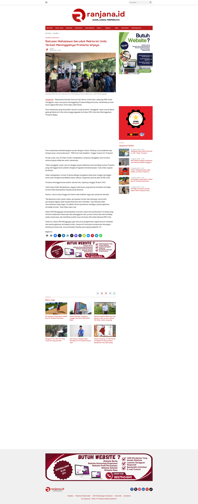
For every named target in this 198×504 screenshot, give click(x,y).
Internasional (89, 28)
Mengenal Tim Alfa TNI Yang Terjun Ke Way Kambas (55, 340)
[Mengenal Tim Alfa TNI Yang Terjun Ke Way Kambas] (56, 331)
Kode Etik (118, 496)
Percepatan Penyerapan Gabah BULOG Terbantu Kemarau (56, 317)
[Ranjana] (99, 15)
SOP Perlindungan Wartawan (103, 496)
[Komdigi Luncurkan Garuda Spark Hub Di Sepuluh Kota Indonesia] (124, 190)
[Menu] (46, 2)
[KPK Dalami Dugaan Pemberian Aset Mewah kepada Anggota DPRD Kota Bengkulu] (124, 162)
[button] (150, 2)
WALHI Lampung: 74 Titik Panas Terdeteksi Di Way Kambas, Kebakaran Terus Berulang (104, 340)
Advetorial (124, 28)
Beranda (50, 28)
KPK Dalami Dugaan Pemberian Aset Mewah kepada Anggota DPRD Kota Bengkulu (141, 161)
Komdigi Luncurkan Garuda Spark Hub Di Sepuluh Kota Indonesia (140, 189)
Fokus (99, 28)
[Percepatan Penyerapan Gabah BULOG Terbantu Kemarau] (56, 308)
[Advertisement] (80, 132)
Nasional (69, 28)
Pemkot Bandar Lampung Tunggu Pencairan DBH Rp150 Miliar (80, 318)
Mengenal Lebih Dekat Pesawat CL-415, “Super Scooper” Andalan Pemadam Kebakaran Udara (141, 152)
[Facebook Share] (97, 293)
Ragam (107, 28)
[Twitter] (135, 489)
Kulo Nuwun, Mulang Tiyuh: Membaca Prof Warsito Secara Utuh (80, 340)
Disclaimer (127, 496)
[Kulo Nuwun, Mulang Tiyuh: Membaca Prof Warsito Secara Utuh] (81, 331)
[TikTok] (151, 489)
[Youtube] (147, 489)
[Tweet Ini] (101, 293)
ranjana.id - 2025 (89, 499)
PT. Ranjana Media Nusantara (106, 499)
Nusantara (78, 28)
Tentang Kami (136, 28)
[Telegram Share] (110, 293)
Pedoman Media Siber (83, 496)
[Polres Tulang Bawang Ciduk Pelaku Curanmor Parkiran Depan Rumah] (124, 171)
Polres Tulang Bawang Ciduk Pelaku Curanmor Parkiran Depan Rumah (140, 171)
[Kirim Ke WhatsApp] (114, 293)
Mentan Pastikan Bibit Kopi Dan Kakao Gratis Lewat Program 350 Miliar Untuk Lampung (105, 318)
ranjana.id (49, 99)
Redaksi (52, 49)
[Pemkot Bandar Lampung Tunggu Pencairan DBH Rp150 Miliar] (81, 308)
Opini (116, 28)
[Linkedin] (143, 489)
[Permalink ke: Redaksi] (47, 49)
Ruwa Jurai (59, 28)
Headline (48, 38)
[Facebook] (132, 489)
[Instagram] (139, 489)
